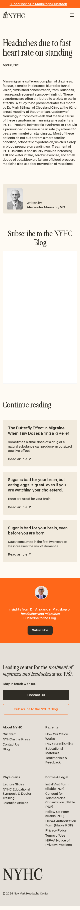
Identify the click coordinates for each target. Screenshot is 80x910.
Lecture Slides (13, 784)
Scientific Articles (15, 803)
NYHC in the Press (16, 739)
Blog (6, 749)
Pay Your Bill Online (59, 744)
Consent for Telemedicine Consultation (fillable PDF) (60, 800)
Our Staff (9, 734)
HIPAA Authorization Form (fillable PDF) (60, 823)
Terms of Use (55, 835)
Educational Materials (54, 750)
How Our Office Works (56, 736)
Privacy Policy (55, 830)
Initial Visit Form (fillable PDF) (56, 786)
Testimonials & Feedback (56, 760)
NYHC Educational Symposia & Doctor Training (17, 793)
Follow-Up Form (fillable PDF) (57, 814)
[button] (72, 15)
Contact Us (11, 744)
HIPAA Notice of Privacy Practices (58, 842)
